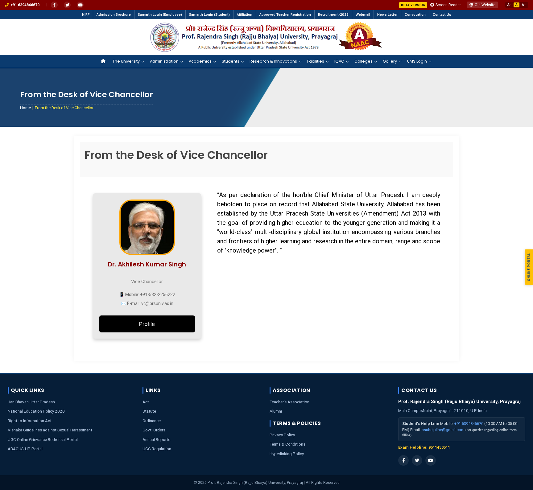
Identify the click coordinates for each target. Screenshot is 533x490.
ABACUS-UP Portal (25, 448)
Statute (149, 411)
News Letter (387, 14)
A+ (524, 5)
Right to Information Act (30, 420)
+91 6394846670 (468, 423)
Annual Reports (156, 439)
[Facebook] (54, 5)
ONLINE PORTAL (529, 267)
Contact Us (442, 14)
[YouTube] (80, 5)
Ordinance (152, 420)
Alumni (276, 411)
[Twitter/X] (417, 460)
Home (25, 107)
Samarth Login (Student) (209, 14)
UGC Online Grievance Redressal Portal (43, 439)
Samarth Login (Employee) (160, 14)
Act (146, 401)
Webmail (363, 14)
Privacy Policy (282, 434)
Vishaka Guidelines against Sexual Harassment (50, 429)
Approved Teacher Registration (285, 14)
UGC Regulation (157, 448)
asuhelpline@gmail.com (443, 429)
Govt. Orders (154, 429)
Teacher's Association (289, 401)
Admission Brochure (114, 14)
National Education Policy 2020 (36, 411)
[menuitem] (104, 61)
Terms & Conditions (287, 444)
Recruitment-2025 (333, 14)
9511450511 (439, 447)
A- (509, 5)
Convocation (415, 14)
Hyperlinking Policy (287, 453)
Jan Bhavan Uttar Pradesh (31, 401)
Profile (147, 324)
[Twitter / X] (67, 5)
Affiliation (244, 14)
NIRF (85, 14)
